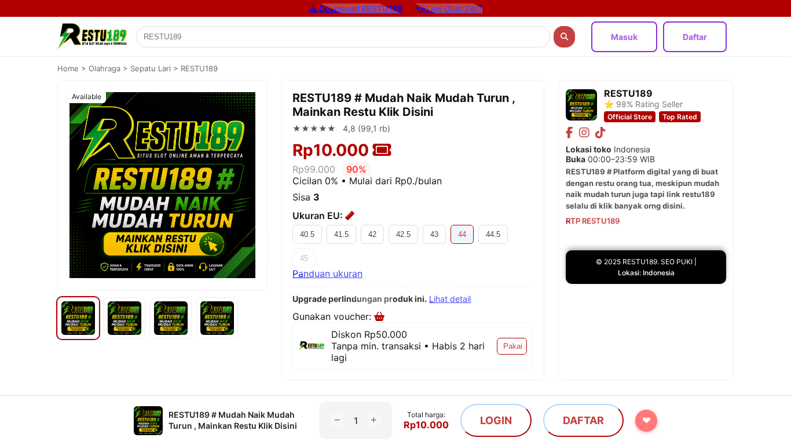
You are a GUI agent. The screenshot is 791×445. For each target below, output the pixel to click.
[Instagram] (584, 132)
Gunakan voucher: (333, 316)
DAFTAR (583, 420)
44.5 (493, 234)
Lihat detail (450, 299)
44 (462, 234)
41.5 (341, 234)
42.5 (403, 234)
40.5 (307, 234)
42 (372, 234)
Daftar (695, 37)
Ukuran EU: (318, 215)
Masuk (624, 37)
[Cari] (564, 37)
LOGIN (496, 420)
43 (434, 234)
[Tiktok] (600, 132)
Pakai (512, 346)
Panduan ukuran (327, 273)
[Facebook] (569, 132)
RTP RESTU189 (593, 220)
